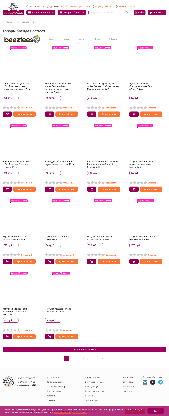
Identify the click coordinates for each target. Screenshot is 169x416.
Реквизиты (51, 395)
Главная (8, 22)
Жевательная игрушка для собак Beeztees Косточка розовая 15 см (16, 164)
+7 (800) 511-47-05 (128, 6)
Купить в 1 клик (24, 114)
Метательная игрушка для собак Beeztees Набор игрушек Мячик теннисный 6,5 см (103, 86)
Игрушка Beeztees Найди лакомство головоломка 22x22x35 (15, 311)
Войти (141, 12)
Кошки (66, 39)
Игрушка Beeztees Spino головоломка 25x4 (57, 238)
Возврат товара (54, 391)
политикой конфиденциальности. (70, 412)
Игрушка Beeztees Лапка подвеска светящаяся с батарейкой (141, 164)
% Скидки (113, 39)
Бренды (25, 22)
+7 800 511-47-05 (26, 381)
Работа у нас (128, 386)
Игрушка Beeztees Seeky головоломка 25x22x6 (99, 238)
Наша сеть (127, 391)
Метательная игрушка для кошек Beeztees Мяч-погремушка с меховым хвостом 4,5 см (58, 88)
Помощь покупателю (94, 386)
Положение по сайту (56, 386)
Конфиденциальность (57, 382)
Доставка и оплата (55, 377)
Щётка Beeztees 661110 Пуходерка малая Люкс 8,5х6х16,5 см (141, 86)
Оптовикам (128, 382)
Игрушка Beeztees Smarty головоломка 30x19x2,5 (142, 238)
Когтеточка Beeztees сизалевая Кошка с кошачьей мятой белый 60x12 (103, 164)
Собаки (52, 39)
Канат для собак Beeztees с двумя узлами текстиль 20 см (59, 163)
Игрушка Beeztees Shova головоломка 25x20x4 (15, 238)
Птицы (97, 39)
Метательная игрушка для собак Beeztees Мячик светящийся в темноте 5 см (16, 86)
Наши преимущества (94, 391)
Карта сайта (128, 377)
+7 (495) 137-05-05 (104, 6)
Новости (89, 395)
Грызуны (82, 39)
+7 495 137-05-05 (26, 378)
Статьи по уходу (92, 377)
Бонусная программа (79, 6)
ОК (155, 411)
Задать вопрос (91, 400)
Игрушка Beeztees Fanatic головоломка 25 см (58, 310)
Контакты (51, 400)
